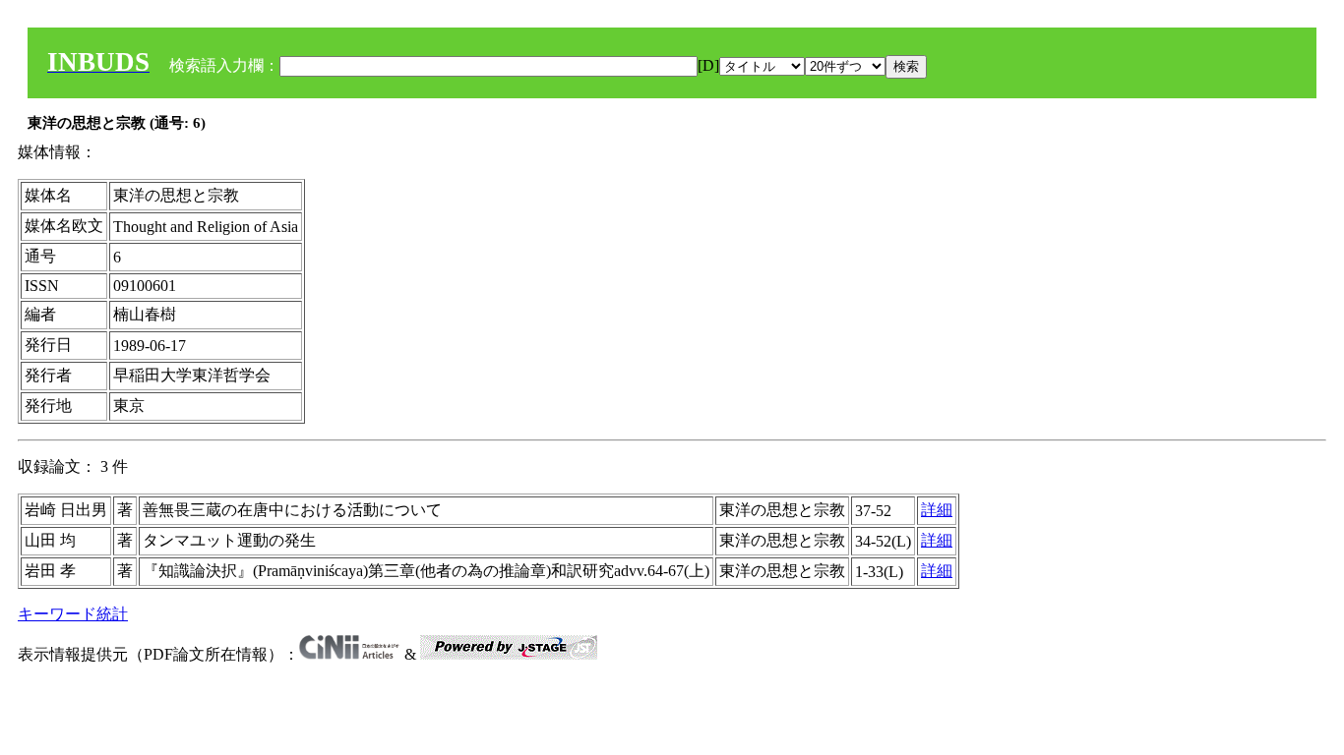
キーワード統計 (73, 614)
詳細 (936, 509)
